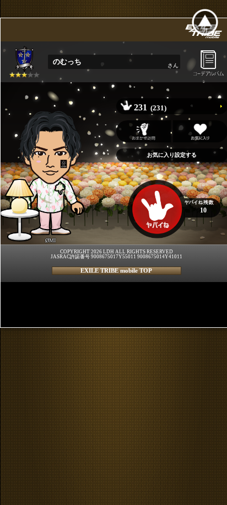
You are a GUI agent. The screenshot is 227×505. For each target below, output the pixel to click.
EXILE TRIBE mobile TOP (116, 270)
